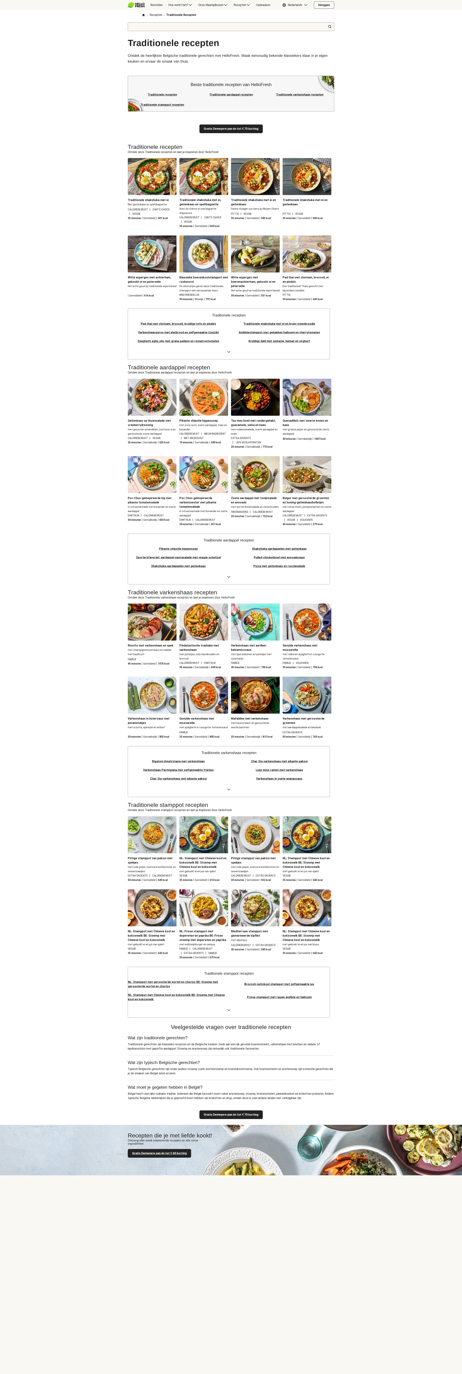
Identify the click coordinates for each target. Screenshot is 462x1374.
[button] (296, 5)
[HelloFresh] (136, 5)
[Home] (143, 15)
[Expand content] (229, 352)
